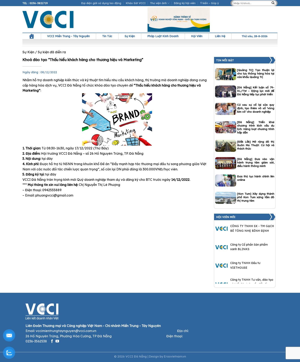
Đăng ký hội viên (185, 3)
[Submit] (274, 3)
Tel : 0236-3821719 (35, 3)
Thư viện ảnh (158, 3)
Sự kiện (130, 36)
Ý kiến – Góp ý (209, 3)
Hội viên (196, 36)
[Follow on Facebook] (52, 341)
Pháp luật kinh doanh (163, 36)
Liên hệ (220, 36)
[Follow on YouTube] (57, 341)
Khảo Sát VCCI (136, 3)
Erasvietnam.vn (175, 356)
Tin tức (107, 36)
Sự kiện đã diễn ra (52, 52)
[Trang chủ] (31, 36)
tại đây (47, 159)
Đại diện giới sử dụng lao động (101, 3)
